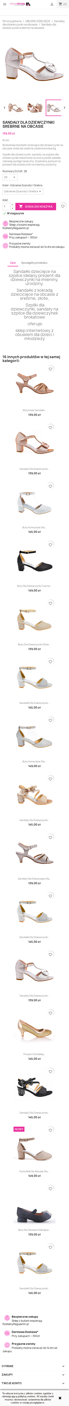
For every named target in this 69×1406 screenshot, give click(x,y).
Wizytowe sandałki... (34, 410)
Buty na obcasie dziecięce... (34, 1229)
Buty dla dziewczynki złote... (34, 644)
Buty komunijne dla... (34, 527)
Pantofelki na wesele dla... (34, 1171)
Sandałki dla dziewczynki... (34, 703)
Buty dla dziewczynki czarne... (34, 585)
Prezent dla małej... (34, 1054)
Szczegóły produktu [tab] (34, 263)
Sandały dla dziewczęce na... (34, 878)
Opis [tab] (13, 263)
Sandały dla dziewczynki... (35, 468)
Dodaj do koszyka (36, 206)
